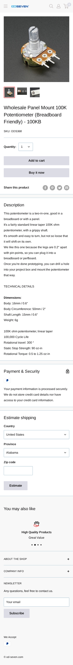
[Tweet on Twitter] (59, 187)
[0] (66, 6)
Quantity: (10, 146)
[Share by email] (66, 187)
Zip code (10, 462)
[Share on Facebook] (45, 187)
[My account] (58, 6)
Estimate (15, 485)
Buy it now (36, 172)
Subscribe (16, 613)
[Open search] (51, 6)
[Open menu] (5, 6)
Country (9, 426)
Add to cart (36, 160)
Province (10, 444)
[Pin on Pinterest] (52, 187)
